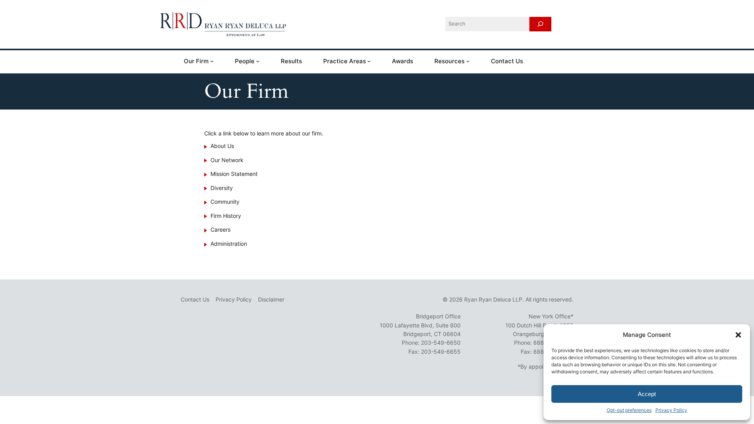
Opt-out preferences (629, 410)
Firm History (225, 215)
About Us (222, 146)
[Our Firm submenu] (212, 61)
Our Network (226, 160)
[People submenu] (258, 61)
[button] (738, 335)
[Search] (540, 24)
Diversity (221, 188)
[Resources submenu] (468, 61)
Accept (647, 394)
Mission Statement (234, 173)
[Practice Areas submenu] (369, 61)
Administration (228, 243)
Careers (220, 229)
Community (225, 201)
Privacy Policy (671, 410)
